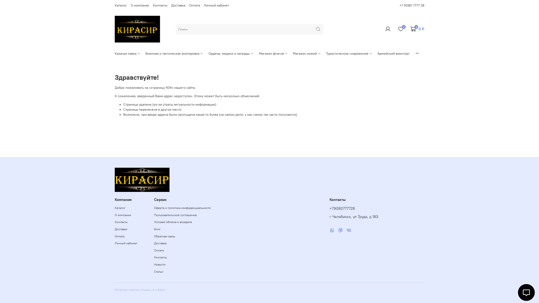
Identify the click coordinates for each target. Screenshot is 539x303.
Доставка (178, 5)
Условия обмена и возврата (173, 222)
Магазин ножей (305, 53)
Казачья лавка (125, 53)
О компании (140, 5)
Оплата (194, 5)
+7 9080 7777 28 (411, 5)
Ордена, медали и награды (229, 53)
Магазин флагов (271, 53)
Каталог (121, 5)
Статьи (158, 272)
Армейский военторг (394, 53)
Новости (159, 264)
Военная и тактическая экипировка (172, 53)
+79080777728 (342, 208)
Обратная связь (164, 236)
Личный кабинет (216, 5)
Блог (157, 229)
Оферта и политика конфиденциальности (182, 208)
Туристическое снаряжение (347, 53)
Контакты (160, 5)
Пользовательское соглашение (175, 215)
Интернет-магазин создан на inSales (140, 290)
